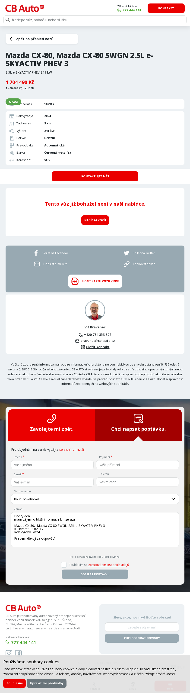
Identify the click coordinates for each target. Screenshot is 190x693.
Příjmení (104, 457)
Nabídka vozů (95, 220)
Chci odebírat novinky (142, 638)
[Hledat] (8, 20)
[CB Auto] (24, 8)
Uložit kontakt (98, 347)
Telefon (104, 474)
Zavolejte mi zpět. (51, 429)
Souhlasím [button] (14, 683)
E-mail (18, 474)
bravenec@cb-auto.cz (98, 340)
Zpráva (18, 509)
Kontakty (166, 8)
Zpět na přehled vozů (35, 38)
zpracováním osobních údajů (108, 565)
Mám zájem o (22, 491)
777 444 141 (132, 10)
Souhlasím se (99, 565)
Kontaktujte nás (95, 176)
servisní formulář (72, 449)
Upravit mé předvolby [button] (46, 683)
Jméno (18, 457)
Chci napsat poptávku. (138, 429)
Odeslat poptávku (95, 574)
